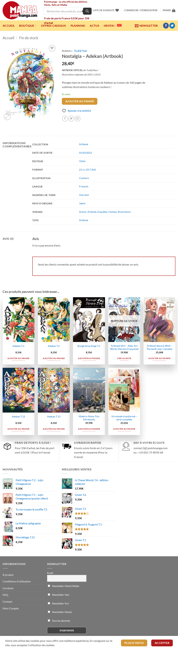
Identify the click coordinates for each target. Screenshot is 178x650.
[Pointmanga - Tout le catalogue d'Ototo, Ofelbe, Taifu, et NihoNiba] (20, 10)
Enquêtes (102, 211)
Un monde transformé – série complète (124, 418)
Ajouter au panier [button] (18, 358)
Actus (94, 25)
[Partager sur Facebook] (65, 118)
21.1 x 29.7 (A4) (87, 169)
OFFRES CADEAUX (53, 25)
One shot (84, 194)
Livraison (8, 588)
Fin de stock (28, 38)
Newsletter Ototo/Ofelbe (65, 585)
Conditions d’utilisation (17, 581)
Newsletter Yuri (60, 603)
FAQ (5, 594)
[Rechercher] (87, 11)
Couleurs (84, 177)
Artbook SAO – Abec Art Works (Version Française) (124, 347)
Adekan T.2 (54, 345)
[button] (140, 10)
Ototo (82, 161)
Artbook (83, 144)
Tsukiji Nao (80, 50)
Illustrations (124, 211)
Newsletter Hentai (61, 611)
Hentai (109, 25)
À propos (8, 574)
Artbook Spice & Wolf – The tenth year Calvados (159, 347)
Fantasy (112, 211)
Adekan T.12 (18, 416)
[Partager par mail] (77, 118)
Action (82, 211)
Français (83, 186)
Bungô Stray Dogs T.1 (89, 345)
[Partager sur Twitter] (71, 118)
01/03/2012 (85, 152)
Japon (82, 203)
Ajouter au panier (79, 101)
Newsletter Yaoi (60, 594)
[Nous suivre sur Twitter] (172, 26)
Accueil (9, 25)
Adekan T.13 (53, 416)
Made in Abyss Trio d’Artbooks (89, 418)
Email (50, 572)
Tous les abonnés (60, 620)
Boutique (26, 25)
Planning (78, 25)
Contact (7, 601)
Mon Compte (11, 608)
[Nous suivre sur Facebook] (166, 26)
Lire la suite (124, 358)
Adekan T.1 (18, 345)
